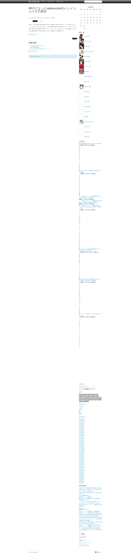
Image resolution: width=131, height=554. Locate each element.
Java (97, 394)
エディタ (99, 399)
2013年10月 (82, 432)
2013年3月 (81, 443)
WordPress (94, 399)
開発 (53, 17)
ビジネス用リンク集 (84, 545)
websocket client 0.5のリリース (38, 45)
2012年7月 (81, 455)
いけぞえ (86, 111)
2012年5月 (81, 458)
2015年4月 (81, 419)
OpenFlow (88, 396)
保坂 (85, 71)
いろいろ (81, 408)
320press (99, 552)
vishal (85, 96)
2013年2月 (81, 445)
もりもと (86, 66)
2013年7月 (81, 437)
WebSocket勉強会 (35, 47)
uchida (86, 56)
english (89, 394)
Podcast (81, 406)
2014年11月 (82, 420)
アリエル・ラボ (82, 544)
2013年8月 (81, 435)
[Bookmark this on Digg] (41, 21)
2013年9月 (81, 434)
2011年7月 (81, 473)
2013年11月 (82, 431)
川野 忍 (86, 46)
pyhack (96, 396)
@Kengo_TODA (89, 523)
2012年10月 (82, 451)
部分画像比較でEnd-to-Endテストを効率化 (91, 143)
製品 (80, 412)
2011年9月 (81, 470)
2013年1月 (81, 446)
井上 (85, 36)
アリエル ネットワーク (84, 542)
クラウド (80, 401)
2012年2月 (81, 463)
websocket (34, 51)
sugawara (86, 86)
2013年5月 (81, 440)
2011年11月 (81, 467)
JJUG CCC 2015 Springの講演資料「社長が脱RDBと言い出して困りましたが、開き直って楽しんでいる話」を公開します (90, 489)
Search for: (81, 384)
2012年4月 (81, 460)
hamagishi (86, 106)
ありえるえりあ (34, 1)
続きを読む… (32, 34)
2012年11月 (82, 449)
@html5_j (95, 525)
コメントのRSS (82, 536)
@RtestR (95, 511)
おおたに (43, 17)
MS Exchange (82, 396)
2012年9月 (81, 452)
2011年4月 (81, 478)
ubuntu (83, 399)
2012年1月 (81, 464)
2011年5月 (81, 476)
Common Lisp (84, 394)
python (80, 397)
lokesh (85, 81)
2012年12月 (82, 448)
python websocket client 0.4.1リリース (40, 48)
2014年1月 (81, 429)
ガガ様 (86, 136)
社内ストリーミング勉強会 (85, 497)
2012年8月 (81, 454)
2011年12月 (82, 466)
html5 (93, 394)
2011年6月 (81, 475)
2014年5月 (81, 426)
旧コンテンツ (60, 1)
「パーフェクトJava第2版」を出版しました (89, 501)
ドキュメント (50, 1)
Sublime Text (98, 397)
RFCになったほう (63, 28)
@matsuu (95, 512)
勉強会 (80, 409)
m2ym (85, 91)
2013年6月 (81, 438)
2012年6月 (81, 457)
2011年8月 (81, 472)
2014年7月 (81, 423)
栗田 (85, 116)
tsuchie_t (86, 126)
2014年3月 (81, 428)
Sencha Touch (86, 397)
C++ (80, 394)
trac (80, 399)
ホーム (43, 1)
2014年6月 (81, 425)
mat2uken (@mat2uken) (91, 515)
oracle (92, 396)
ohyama (86, 61)
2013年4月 (81, 441)
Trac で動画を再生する (84, 495)
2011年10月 (82, 469)
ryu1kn (86, 101)
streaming (92, 397)
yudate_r (86, 131)
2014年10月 (82, 422)
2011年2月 (81, 481)
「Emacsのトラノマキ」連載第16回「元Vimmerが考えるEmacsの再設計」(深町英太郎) (91, 207)
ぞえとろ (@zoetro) (96, 529)
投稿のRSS (81, 537)
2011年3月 (81, 479)
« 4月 (84, 28)
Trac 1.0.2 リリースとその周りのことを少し (89, 503)
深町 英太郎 (87, 76)
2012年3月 (81, 461)
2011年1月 (81, 482)
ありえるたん (87, 51)
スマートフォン (86, 401)
